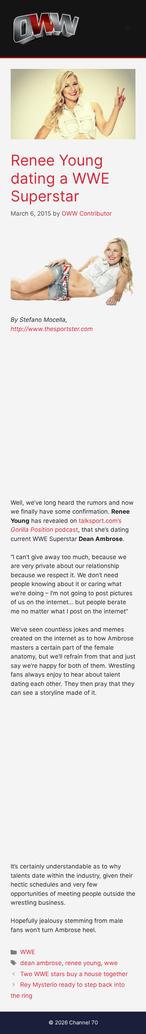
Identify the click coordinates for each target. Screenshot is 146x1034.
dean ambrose (41, 963)
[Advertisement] (73, 419)
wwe (111, 963)
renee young (83, 963)
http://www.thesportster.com (52, 328)
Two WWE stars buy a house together (74, 974)
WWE (27, 951)
